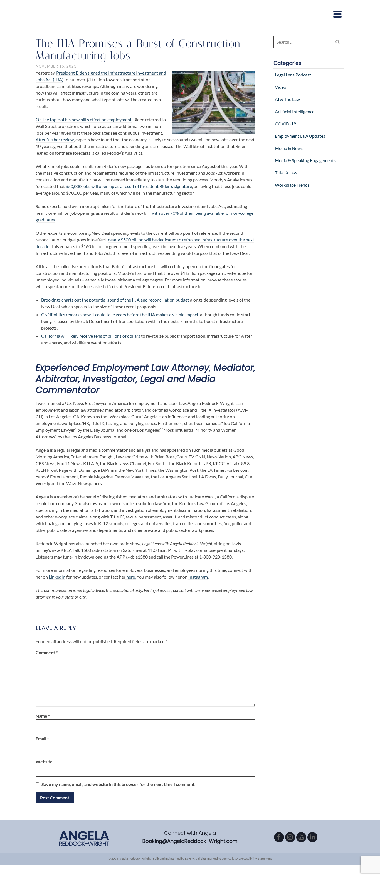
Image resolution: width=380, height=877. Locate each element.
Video (280, 87)
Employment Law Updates (300, 136)
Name (43, 715)
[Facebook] (279, 837)
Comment (47, 652)
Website (44, 761)
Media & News (289, 148)
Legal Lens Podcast (293, 74)
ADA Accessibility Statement (252, 858)
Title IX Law (286, 172)
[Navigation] (337, 14)
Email (42, 738)
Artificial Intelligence (294, 111)
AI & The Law (287, 99)
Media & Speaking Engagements (305, 160)
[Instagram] (290, 837)
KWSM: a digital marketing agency (208, 858)
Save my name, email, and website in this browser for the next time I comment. (118, 784)
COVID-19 (285, 123)
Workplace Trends (292, 184)
